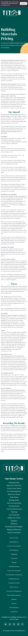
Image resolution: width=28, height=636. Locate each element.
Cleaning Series (14, 482)
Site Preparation (14, 607)
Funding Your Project (14, 583)
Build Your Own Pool (14, 485)
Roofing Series (14, 500)
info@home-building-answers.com (14, 617)
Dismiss (23, 3)
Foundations (14, 611)
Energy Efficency (14, 542)
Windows (14, 524)
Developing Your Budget (14, 527)
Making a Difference (14, 530)
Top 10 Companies (14, 532)
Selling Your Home (14, 518)
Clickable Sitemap (14, 566)
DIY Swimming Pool (14, 491)
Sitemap (14, 562)
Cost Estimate (14, 515)
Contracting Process (14, 509)
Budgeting (14, 554)
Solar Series (14, 497)
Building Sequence (14, 579)
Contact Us (14, 558)
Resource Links (14, 538)
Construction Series (14, 488)
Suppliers (14, 521)
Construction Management (14, 591)
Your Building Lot (14, 550)
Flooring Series (14, 506)
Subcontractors (14, 587)
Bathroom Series (14, 494)
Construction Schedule (14, 546)
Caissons (14, 603)
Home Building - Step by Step (14, 574)
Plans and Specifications (14, 595)
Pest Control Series (14, 503)
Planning (14, 512)
